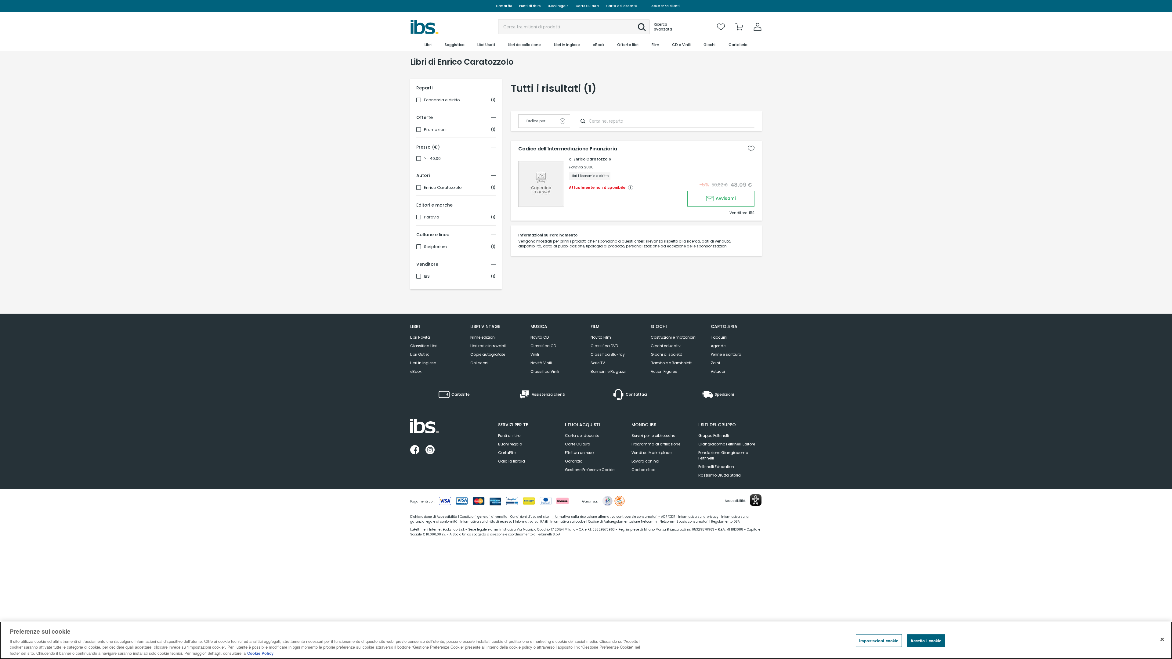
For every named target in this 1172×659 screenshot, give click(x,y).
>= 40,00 (432, 158)
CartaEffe (504, 6)
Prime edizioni (483, 337)
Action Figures (664, 371)
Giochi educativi (666, 345)
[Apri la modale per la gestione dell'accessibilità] (756, 500)
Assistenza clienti (665, 6)
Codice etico (643, 469)
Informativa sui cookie (567, 521)
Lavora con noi (645, 461)
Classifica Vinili (544, 371)
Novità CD (539, 337)
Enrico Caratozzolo (443, 187)
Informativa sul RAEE (531, 521)
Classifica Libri (423, 345)
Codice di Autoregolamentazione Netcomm (622, 521)
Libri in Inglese (423, 363)
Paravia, (576, 167)
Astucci (718, 371)
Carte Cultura (587, 6)
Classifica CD (543, 345)
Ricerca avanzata (663, 27)
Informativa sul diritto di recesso (486, 521)
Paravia (431, 217)
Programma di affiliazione (655, 444)
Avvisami (725, 198)
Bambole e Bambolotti (672, 363)
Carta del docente (621, 6)
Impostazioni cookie (878, 640)
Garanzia (574, 461)
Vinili (534, 354)
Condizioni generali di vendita (484, 516)
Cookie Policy (260, 653)
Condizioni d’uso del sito (529, 516)
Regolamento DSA (725, 521)
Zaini (715, 363)
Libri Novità (420, 337)
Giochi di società (666, 354)
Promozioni (435, 129)
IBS (427, 276)
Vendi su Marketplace (651, 452)
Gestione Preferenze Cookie (589, 469)
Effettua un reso (579, 452)
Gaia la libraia (511, 461)
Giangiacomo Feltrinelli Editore (726, 444)
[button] (641, 27)
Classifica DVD (604, 345)
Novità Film (601, 337)
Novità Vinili (541, 363)
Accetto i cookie (925, 640)
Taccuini (719, 337)
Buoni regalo (558, 6)
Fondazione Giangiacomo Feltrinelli (723, 455)
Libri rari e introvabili (488, 345)
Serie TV (598, 363)
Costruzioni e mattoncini (673, 337)
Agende (718, 345)
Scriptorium (435, 246)
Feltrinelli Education (716, 466)
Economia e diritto (442, 100)
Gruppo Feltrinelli (713, 435)
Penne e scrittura (726, 354)
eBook (415, 371)
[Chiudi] (1162, 639)
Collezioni (479, 363)
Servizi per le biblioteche (653, 435)
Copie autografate (487, 354)
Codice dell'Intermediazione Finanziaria (567, 149)
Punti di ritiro (530, 6)
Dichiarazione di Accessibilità (433, 516)
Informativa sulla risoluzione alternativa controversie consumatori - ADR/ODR (613, 516)
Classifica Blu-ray (608, 354)
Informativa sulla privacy (698, 516)
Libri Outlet (419, 354)
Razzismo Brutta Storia (719, 475)
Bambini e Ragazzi (608, 371)
